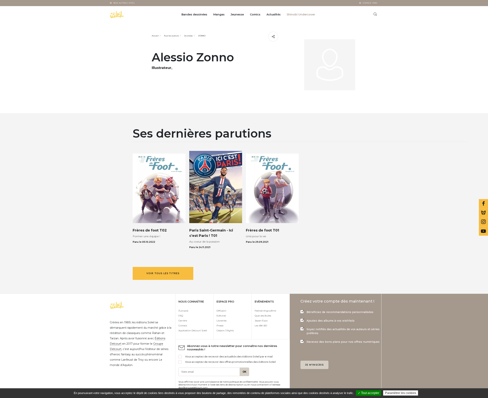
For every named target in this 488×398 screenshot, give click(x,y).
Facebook (483, 203)
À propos (183, 310)
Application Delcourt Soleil (192, 330)
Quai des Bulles (263, 315)
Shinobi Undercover (301, 14)
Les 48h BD (261, 325)
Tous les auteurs (171, 35)
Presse (220, 325)
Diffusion (221, 310)
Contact (182, 325)
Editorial (221, 315)
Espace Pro (370, 3)
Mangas (219, 14)
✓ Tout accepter (368, 393)
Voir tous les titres (163, 273)
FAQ (180, 315)
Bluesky (483, 212)
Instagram (483, 222)
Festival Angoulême (265, 310)
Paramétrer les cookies (400, 393)
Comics (255, 14)
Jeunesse (237, 14)
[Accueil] (126, 14)
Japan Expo (261, 320)
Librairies (221, 320)
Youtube (483, 231)
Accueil (155, 35)
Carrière (182, 320)
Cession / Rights (225, 330)
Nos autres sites (124, 3)
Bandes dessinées (194, 14)
